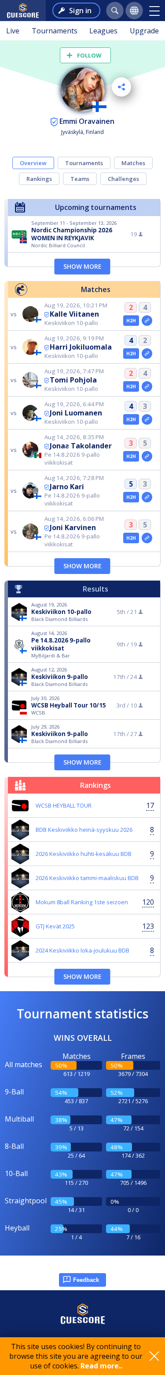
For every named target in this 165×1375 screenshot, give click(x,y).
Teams (79, 179)
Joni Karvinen (73, 527)
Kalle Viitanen (74, 314)
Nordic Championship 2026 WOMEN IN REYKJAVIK (71, 234)
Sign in (80, 10)
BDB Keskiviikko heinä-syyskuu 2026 (84, 830)
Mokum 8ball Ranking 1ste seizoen (82, 902)
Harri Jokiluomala (81, 347)
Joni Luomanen (76, 413)
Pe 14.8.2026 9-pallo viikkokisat (61, 644)
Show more (82, 266)
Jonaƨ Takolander (81, 446)
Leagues (103, 31)
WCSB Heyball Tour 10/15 (68, 705)
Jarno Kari (67, 486)
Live (12, 31)
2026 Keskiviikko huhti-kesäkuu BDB (84, 854)
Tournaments (54, 31)
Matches (133, 163)
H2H (131, 321)
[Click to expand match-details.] (147, 320)
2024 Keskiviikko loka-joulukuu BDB (82, 950)
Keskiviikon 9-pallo (59, 677)
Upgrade (144, 31)
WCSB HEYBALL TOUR (64, 805)
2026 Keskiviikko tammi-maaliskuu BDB (87, 878)
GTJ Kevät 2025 (55, 926)
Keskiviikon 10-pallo (61, 612)
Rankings (39, 179)
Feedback (86, 1280)
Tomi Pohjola (73, 380)
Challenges (123, 179)
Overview (33, 163)
